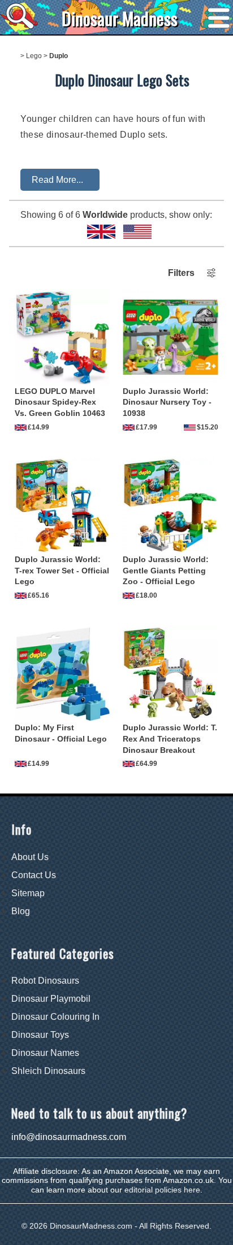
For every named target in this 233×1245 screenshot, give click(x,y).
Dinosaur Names (45, 1053)
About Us (30, 857)
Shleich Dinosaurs (48, 1071)
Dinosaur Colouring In (55, 1017)
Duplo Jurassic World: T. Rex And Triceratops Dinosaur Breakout (170, 739)
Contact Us (33, 875)
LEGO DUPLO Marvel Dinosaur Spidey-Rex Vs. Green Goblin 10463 (60, 402)
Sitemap (28, 893)
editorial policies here (162, 1189)
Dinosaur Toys (40, 1035)
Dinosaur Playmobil (50, 998)
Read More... (57, 180)
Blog (20, 911)
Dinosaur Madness (120, 18)
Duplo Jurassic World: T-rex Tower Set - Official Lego (62, 570)
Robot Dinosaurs (45, 980)
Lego (34, 56)
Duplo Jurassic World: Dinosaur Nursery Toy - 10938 (167, 402)
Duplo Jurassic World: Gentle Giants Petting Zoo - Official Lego (166, 570)
